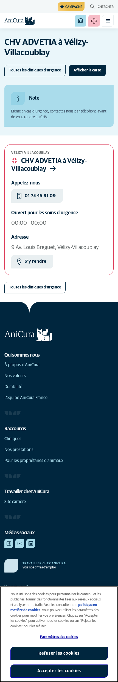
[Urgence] (94, 21)
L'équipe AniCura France (25, 397)
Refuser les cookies (59, 653)
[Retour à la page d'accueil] (19, 20)
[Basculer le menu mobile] (108, 21)
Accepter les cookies (59, 671)
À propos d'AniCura (22, 365)
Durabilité (13, 387)
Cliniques (12, 439)
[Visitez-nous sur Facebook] (8, 543)
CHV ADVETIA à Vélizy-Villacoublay (49, 165)
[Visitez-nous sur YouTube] (19, 543)
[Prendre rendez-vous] (80, 21)
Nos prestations (18, 449)
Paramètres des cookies (59, 637)
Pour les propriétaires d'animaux (33, 460)
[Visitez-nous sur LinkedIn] (30, 543)
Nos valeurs (15, 376)
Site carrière (15, 501)
